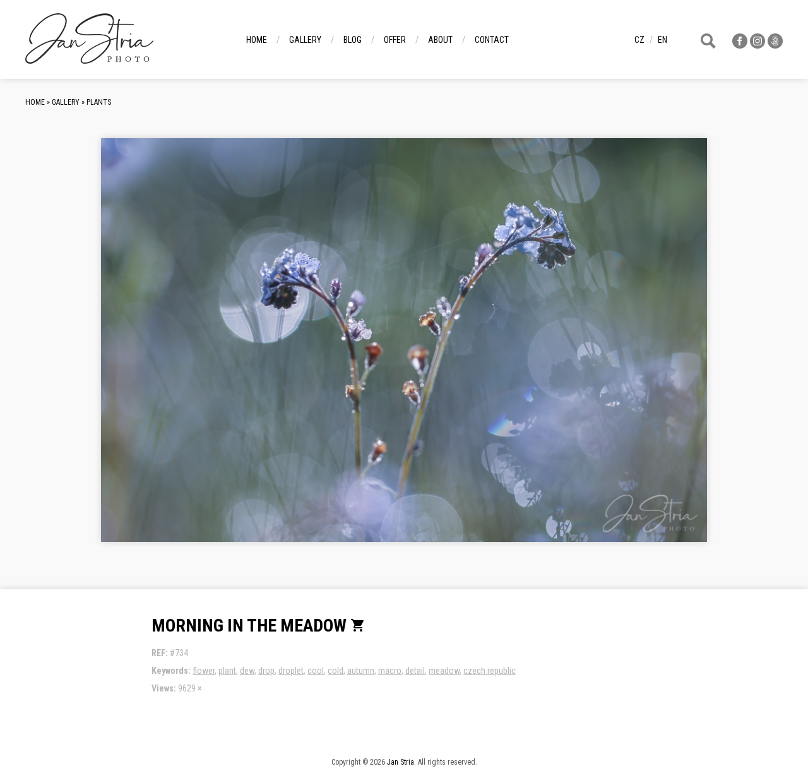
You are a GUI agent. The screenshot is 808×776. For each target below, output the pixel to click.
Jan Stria (400, 762)
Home (256, 40)
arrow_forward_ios (633, 350)
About (440, 40)
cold (335, 671)
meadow (444, 671)
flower (204, 671)
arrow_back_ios (199, 350)
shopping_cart (357, 625)
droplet (291, 671)
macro (389, 671)
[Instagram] (757, 45)
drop (266, 671)
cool (315, 671)
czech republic (489, 671)
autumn (360, 671)
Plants (98, 102)
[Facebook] (739, 45)
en (662, 40)
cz (639, 40)
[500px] (775, 45)
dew (247, 671)
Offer (395, 40)
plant (227, 671)
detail (415, 671)
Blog (352, 40)
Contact (492, 40)
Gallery (305, 40)
